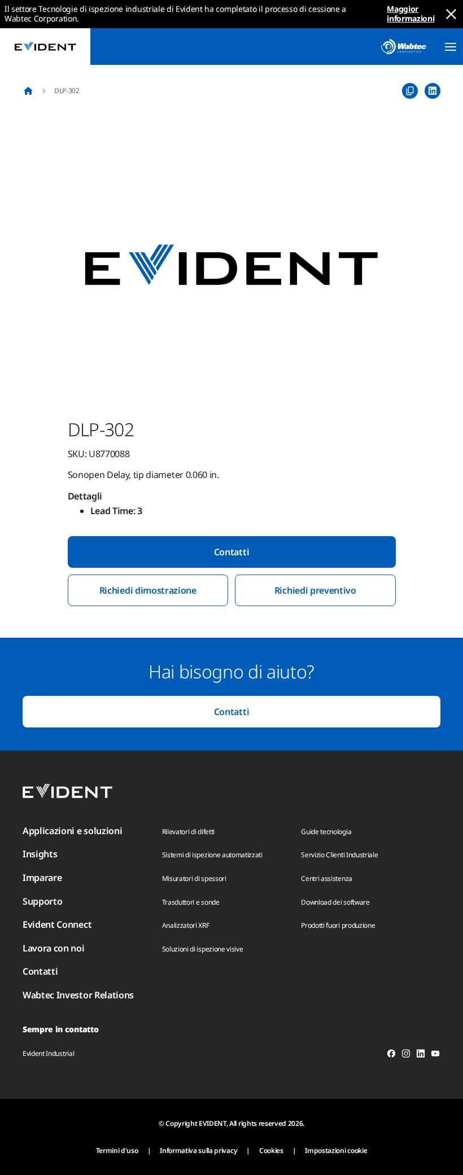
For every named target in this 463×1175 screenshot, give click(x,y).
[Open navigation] (450, 47)
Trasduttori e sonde (191, 902)
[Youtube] (435, 1055)
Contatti (231, 552)
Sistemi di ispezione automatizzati (212, 855)
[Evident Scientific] (45, 46)
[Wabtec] (403, 46)
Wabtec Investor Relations (78, 995)
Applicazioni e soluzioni (72, 831)
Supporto (42, 901)
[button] (231, 266)
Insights (40, 854)
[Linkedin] (421, 1055)
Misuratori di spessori (194, 878)
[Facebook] (391, 1055)
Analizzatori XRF (185, 925)
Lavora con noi (54, 948)
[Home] (28, 91)
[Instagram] (406, 1055)
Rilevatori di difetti (188, 831)
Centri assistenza (326, 878)
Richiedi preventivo (315, 590)
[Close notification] (451, 14)
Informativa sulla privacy (198, 1150)
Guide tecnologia (326, 831)
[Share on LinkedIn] (432, 91)
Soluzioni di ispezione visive (202, 949)
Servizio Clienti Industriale (339, 855)
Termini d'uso (117, 1150)
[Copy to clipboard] (410, 91)
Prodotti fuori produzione (338, 925)
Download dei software (335, 902)
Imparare (42, 877)
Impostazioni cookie (336, 1150)
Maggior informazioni (410, 13)
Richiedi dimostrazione (147, 590)
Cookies (271, 1150)
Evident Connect (57, 924)
